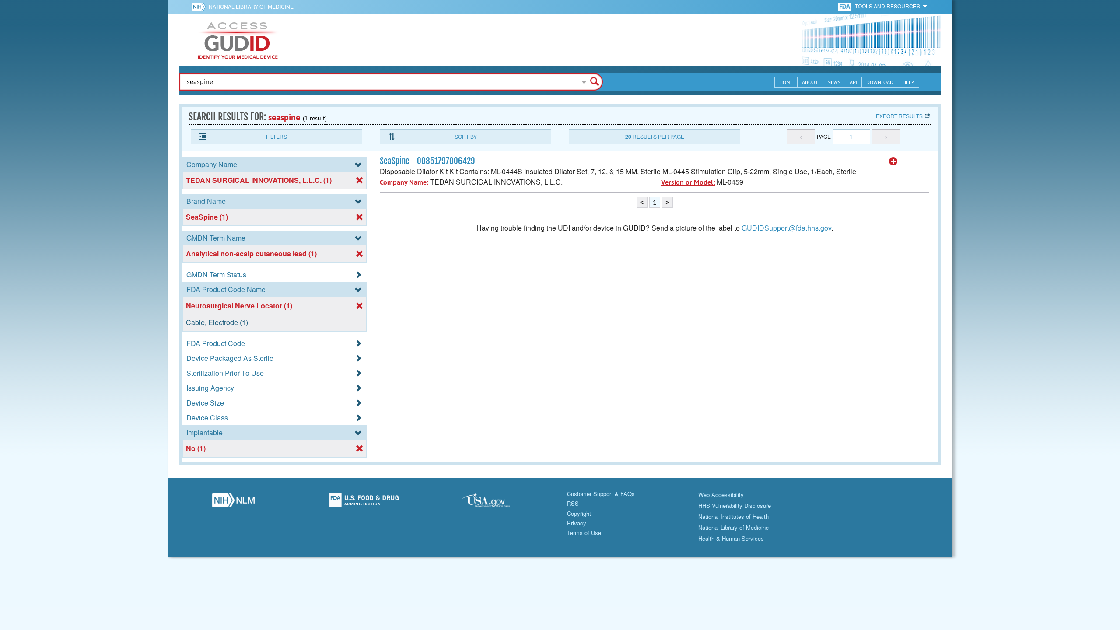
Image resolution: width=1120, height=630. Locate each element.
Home (786, 82)
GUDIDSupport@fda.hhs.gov (786, 228)
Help (908, 82)
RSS (573, 503)
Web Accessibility (721, 494)
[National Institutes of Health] (200, 6)
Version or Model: (688, 182)
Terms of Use (584, 532)
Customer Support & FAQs (601, 494)
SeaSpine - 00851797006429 (427, 161)
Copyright (579, 513)
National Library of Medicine (251, 6)
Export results (899, 115)
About (810, 82)
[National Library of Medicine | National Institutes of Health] (233, 502)
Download (879, 82)
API (853, 82)
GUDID (238, 40)
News (833, 82)
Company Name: (404, 182)
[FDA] (845, 6)
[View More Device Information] (893, 161)
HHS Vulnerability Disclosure (734, 505)
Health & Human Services (731, 538)
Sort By (466, 136)
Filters (276, 136)
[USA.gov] (494, 502)
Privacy (576, 523)
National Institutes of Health (733, 516)
